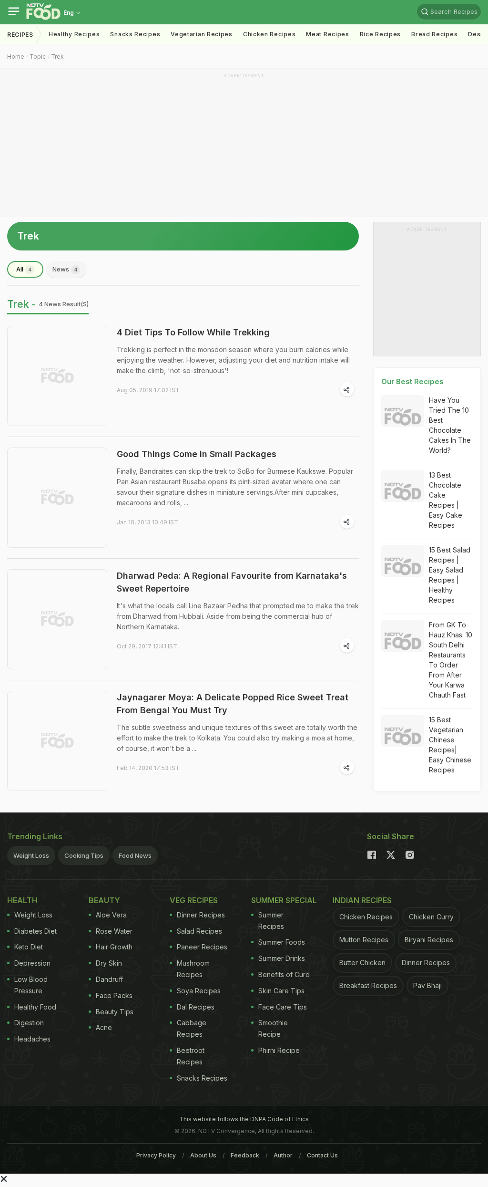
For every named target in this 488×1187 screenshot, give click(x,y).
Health (22, 900)
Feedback (245, 1155)
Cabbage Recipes (191, 1028)
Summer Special (284, 900)
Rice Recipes (380, 34)
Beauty (104, 900)
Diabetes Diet (35, 931)
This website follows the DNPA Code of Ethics (244, 1119)
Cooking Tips (83, 855)
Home (15, 56)
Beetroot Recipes (190, 1056)
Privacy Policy (156, 1155)
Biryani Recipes (429, 940)
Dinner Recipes (201, 915)
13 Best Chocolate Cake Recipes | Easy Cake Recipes (445, 500)
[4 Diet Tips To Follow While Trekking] (57, 376)
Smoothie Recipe (273, 1028)
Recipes (20, 34)
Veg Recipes (194, 900)
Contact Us (322, 1155)
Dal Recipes (195, 1007)
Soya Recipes (199, 991)
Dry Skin (109, 963)
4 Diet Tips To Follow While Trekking (193, 332)
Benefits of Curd (284, 974)
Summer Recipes (271, 920)
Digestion (29, 1023)
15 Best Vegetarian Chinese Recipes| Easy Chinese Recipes (450, 745)
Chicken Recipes (269, 34)
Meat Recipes (327, 34)
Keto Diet (28, 947)
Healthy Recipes (74, 34)
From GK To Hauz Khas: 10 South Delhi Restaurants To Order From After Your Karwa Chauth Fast (450, 660)
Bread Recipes (434, 34)
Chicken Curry (431, 917)
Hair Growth (114, 947)
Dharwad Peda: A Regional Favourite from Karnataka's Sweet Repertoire (232, 582)
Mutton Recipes (363, 940)
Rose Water (114, 931)
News (65, 269)
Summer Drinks (281, 958)
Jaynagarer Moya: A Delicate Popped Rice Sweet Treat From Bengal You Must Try (232, 703)
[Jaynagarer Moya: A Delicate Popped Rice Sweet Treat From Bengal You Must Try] (57, 741)
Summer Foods (281, 942)
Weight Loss (31, 855)
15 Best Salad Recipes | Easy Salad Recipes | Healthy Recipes (449, 575)
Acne (104, 1027)
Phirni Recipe (279, 1050)
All (24, 269)
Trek (57, 56)
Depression (32, 963)
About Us (203, 1155)
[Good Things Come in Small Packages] (57, 498)
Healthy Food (35, 1007)
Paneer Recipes (202, 947)
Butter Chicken (362, 962)
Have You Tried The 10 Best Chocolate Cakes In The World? (450, 425)
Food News (135, 855)
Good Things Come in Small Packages (196, 454)
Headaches (32, 1039)
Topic (38, 56)
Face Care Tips (282, 1007)
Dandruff (109, 979)
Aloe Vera (111, 915)
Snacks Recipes (135, 34)
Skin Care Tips (281, 991)
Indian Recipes (362, 900)
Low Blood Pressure (31, 985)
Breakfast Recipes (368, 985)
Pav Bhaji (427, 985)
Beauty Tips (114, 1012)
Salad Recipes (199, 931)
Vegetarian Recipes (202, 34)
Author (283, 1155)
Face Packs (114, 995)
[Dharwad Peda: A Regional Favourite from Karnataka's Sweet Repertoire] (57, 619)
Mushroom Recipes (193, 969)
